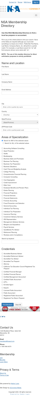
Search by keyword (8, 238)
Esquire (6, 288)
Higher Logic (15, 383)
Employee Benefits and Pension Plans (16, 188)
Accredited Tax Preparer (11, 261)
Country (4, 111)
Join (1, 358)
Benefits (2, 360)
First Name (5, 67)
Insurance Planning (10, 214)
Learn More (4, 362)
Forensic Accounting (10, 201)
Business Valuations (10, 166)
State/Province (6, 119)
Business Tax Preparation (12, 164)
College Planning (9, 172)
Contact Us (12, 2)
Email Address (6, 90)
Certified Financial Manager (13, 272)
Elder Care (7, 185)
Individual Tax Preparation (12, 212)
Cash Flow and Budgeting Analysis (15, 169)
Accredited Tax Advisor (11, 259)
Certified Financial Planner (12, 274)
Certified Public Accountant (12, 279)
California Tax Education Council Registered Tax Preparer (19, 267)
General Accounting (10, 206)
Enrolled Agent (8, 285)
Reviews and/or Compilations (13, 235)
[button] (8, 304)
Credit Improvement (10, 182)
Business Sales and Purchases (14, 159)
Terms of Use (4, 375)
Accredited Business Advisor (13, 253)
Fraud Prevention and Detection (14, 203)
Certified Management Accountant (15, 277)
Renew (20, 2)
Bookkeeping (8, 156)
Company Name (7, 82)
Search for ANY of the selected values (16, 141)
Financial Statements (10, 198)
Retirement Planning (10, 232)
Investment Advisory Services (13, 217)
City (3, 104)
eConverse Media (15, 388)
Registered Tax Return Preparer (14, 298)
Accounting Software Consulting (14, 148)
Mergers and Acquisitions (12, 224)
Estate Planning (9, 190)
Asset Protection (9, 151)
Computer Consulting (10, 177)
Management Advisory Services (14, 222)
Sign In (36, 2)
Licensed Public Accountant (13, 290)
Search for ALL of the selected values (17, 143)
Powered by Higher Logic (20, 394)
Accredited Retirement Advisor (13, 256)
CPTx (5, 282)
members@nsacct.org (7, 341)
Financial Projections (10, 193)
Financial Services (9, 195)
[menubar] (20, 2)
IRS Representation (10, 219)
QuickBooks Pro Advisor (11, 230)
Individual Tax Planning (11, 208)
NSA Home (27, 2)
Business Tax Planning (11, 161)
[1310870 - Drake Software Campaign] (20, 309)
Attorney (6, 264)
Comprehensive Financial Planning (15, 174)
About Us (3, 373)
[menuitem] (13, 2)
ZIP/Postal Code (7, 127)
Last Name (5, 74)
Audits (6, 153)
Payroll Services (9, 227)
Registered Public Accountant (13, 295)
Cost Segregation (9, 180)
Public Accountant (9, 293)
